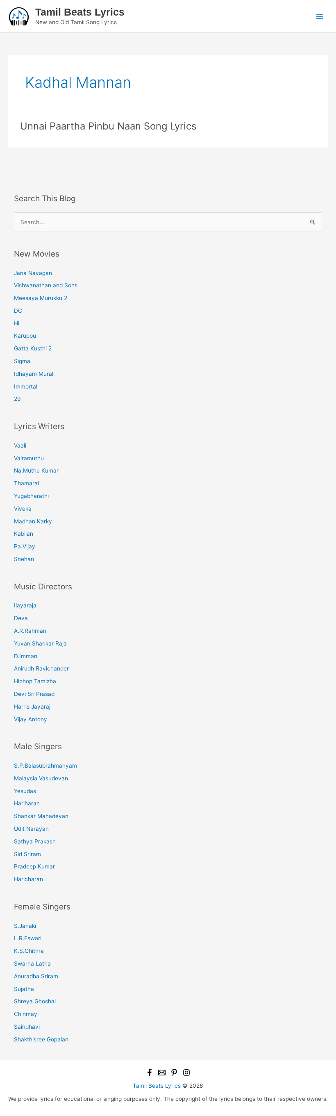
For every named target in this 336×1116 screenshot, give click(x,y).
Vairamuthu (29, 458)
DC (18, 310)
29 (17, 398)
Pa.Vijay (24, 546)
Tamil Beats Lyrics (80, 12)
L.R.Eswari (27, 938)
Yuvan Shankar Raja (40, 643)
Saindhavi (27, 1026)
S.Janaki (25, 926)
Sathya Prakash (35, 841)
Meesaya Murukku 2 (40, 298)
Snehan (24, 559)
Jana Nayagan (33, 273)
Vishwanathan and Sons (45, 285)
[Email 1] (162, 1072)
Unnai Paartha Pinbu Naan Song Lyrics (108, 126)
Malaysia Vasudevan (41, 778)
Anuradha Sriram (36, 976)
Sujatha (24, 989)
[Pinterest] (174, 1072)
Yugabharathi (31, 496)
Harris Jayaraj (32, 706)
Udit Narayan (31, 828)
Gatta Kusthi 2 (33, 348)
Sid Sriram (27, 854)
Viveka (23, 508)
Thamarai (26, 483)
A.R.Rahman (30, 630)
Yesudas (25, 791)
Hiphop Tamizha (35, 681)
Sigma (22, 361)
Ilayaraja (25, 605)
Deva (21, 618)
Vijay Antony (30, 719)
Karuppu (25, 335)
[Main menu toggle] (319, 16)
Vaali (20, 445)
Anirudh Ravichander (41, 668)
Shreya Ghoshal (35, 1001)
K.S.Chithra (29, 951)
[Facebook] (149, 1072)
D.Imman (25, 656)
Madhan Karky (33, 521)
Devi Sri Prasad (34, 694)
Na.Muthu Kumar (36, 470)
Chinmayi (26, 1014)
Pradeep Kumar (34, 866)
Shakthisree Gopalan (41, 1039)
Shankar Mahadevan (41, 816)
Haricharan (28, 879)
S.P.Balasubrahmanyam (45, 765)
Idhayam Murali (34, 373)
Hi (16, 323)
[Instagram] (186, 1072)
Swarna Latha (32, 963)
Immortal (25, 386)
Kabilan (23, 533)
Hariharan (27, 803)
